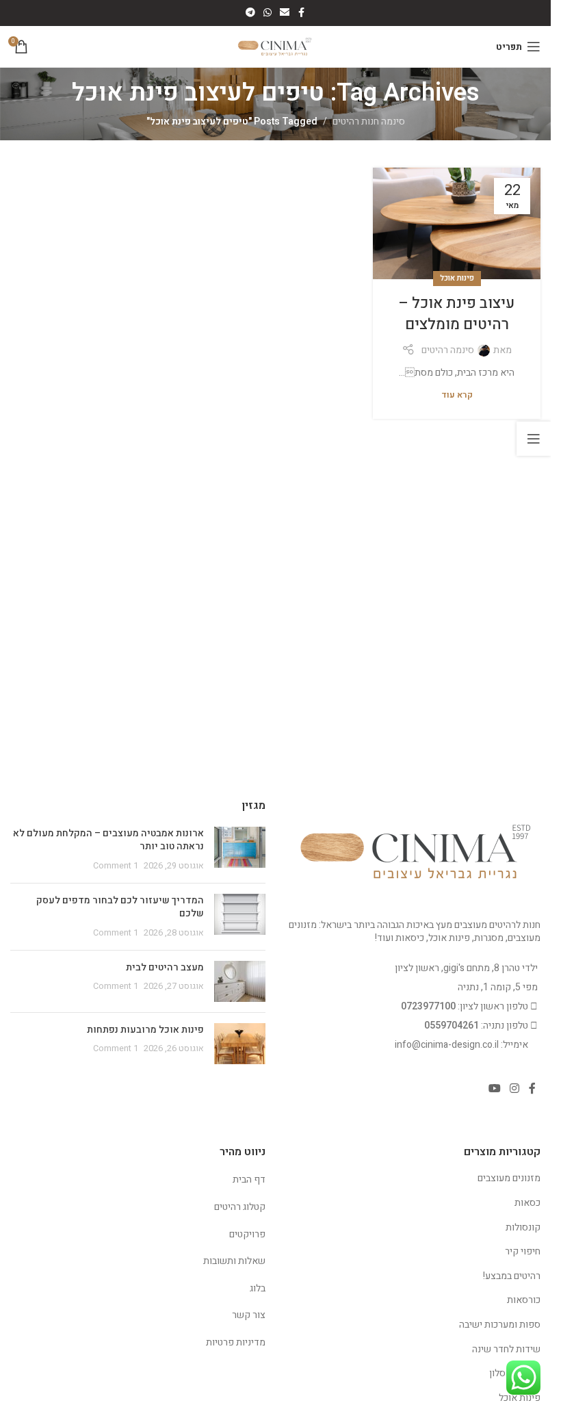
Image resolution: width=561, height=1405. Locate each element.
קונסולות (523, 1227)
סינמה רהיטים (447, 350)
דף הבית (249, 1179)
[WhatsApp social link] (267, 13)
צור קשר (248, 1315)
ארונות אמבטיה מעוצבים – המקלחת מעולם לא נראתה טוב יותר (108, 840)
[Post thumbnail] (239, 850)
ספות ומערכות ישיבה (499, 1324)
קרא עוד (457, 395)
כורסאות (523, 1300)
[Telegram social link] (250, 13)
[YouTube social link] (494, 1089)
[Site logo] (275, 46)
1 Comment (115, 866)
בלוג (257, 1288)
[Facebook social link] (301, 13)
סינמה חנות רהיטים (368, 121)
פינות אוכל (457, 278)
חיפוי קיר (522, 1251)
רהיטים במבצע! (511, 1276)
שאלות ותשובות (234, 1261)
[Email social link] (284, 13)
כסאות (527, 1203)
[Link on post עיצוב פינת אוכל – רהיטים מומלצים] (456, 223)
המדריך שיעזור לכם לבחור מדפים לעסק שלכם (120, 907)
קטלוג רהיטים (239, 1207)
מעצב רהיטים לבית (165, 967)
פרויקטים (247, 1234)
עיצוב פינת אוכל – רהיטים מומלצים (456, 313)
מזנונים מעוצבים (509, 1178)
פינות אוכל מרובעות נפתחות (145, 1029)
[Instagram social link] (515, 1089)
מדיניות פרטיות (235, 1342)
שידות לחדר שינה (506, 1349)
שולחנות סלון (514, 1373)
